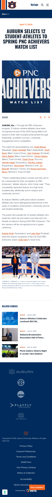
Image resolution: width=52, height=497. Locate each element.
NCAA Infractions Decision (26, 484)
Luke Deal (35, 233)
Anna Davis (19, 165)
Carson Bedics (41, 156)
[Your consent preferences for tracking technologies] (4, 492)
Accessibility (26, 479)
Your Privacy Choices (26, 467)
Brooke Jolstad (35, 162)
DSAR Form (26, 462)
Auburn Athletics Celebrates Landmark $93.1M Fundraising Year (33, 321)
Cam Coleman (33, 153)
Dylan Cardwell (19, 150)
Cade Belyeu (40, 147)
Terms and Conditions (26, 456)
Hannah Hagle (8, 162)
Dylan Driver (28, 159)
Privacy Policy (26, 446)
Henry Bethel (8, 156)
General (22, 315)
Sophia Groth (8, 233)
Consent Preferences (26, 451)
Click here (23, 240)
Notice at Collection (26, 473)
